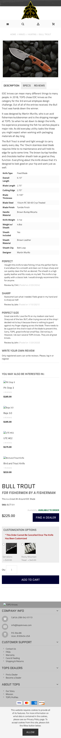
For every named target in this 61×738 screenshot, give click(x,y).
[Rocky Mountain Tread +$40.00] (37, 544)
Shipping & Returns (15, 661)
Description (11, 85)
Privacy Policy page (35, 719)
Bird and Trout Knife (14, 463)
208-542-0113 (25, 617)
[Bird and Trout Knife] (30, 457)
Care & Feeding (13, 658)
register (5, 358)
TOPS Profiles (12, 697)
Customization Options (19, 530)
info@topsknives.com (21, 625)
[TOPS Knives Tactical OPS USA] (30, 10)
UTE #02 (8, 438)
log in (48, 355)
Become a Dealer (13, 677)
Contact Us (11, 648)
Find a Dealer (12, 674)
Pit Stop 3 (8, 388)
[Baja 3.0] (30, 407)
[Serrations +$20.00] (18, 544)
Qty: (4, 569)
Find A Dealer (46, 517)
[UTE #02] (30, 432)
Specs (27, 85)
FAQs (8, 651)
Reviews (39, 85)
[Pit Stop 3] (30, 382)
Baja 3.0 (7, 413)
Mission (9, 694)
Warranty (10, 655)
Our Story (10, 691)
